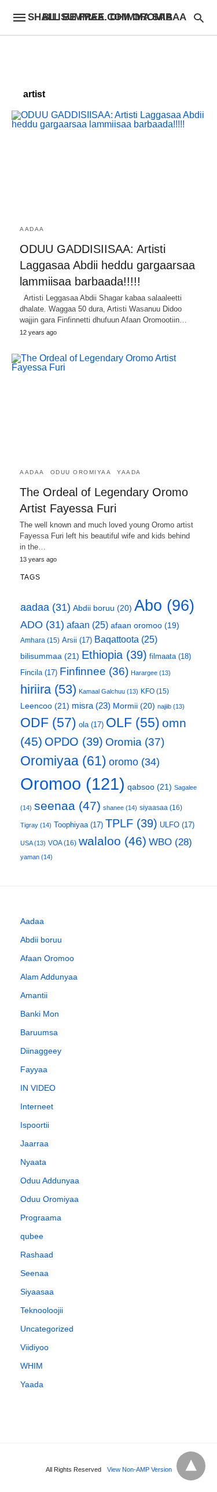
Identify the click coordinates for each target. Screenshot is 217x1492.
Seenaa (34, 1273)
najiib (171, 706)
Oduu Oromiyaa (81, 472)
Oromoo (72, 783)
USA (33, 843)
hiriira (48, 689)
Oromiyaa (63, 760)
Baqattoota (125, 639)
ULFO (177, 824)
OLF (133, 723)
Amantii (33, 995)
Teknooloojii (41, 1310)
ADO (42, 624)
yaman (36, 856)
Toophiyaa (78, 824)
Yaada (129, 472)
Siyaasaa (37, 1291)
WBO (170, 842)
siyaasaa (160, 808)
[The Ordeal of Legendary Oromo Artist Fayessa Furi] (108, 406)
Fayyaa (33, 1069)
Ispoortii (34, 1125)
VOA (62, 843)
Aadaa (32, 229)
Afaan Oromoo (47, 958)
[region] (109, 56)
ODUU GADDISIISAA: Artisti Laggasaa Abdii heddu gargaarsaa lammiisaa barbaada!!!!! (107, 265)
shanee (120, 807)
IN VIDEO (38, 1088)
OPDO (74, 741)
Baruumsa (39, 1032)
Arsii (77, 640)
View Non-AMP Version (139, 1469)
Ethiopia (114, 654)
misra (91, 705)
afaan (87, 625)
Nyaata (33, 1162)
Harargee (151, 672)
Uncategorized (46, 1328)
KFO (155, 691)
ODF (48, 722)
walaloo (112, 841)
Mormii (134, 705)
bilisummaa (49, 656)
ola (91, 724)
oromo (134, 762)
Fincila (38, 672)
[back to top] (190, 1465)
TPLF (131, 823)
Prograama (40, 1217)
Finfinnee (94, 671)
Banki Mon (39, 1013)
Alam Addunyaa (49, 976)
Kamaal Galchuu (108, 691)
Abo (164, 605)
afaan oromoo (145, 625)
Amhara (40, 640)
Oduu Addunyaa (49, 1180)
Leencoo (44, 705)
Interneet (36, 1106)
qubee (31, 1236)
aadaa (45, 607)
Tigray (36, 825)
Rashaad (36, 1254)
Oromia (134, 742)
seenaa (67, 805)
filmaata (170, 656)
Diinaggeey (40, 1050)
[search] (198, 17)
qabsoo (149, 786)
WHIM (31, 1365)
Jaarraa (34, 1143)
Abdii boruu (102, 608)
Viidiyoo (34, 1347)
